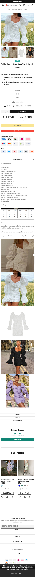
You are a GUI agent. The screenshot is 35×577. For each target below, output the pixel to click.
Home (9, 9)
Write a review (17, 440)
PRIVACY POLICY (14, 573)
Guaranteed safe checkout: (7, 136)
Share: (2, 148)
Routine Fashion (11, 5)
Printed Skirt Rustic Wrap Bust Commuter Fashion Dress (7, 480)
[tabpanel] (9, 479)
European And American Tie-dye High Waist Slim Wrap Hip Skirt (26, 480)
